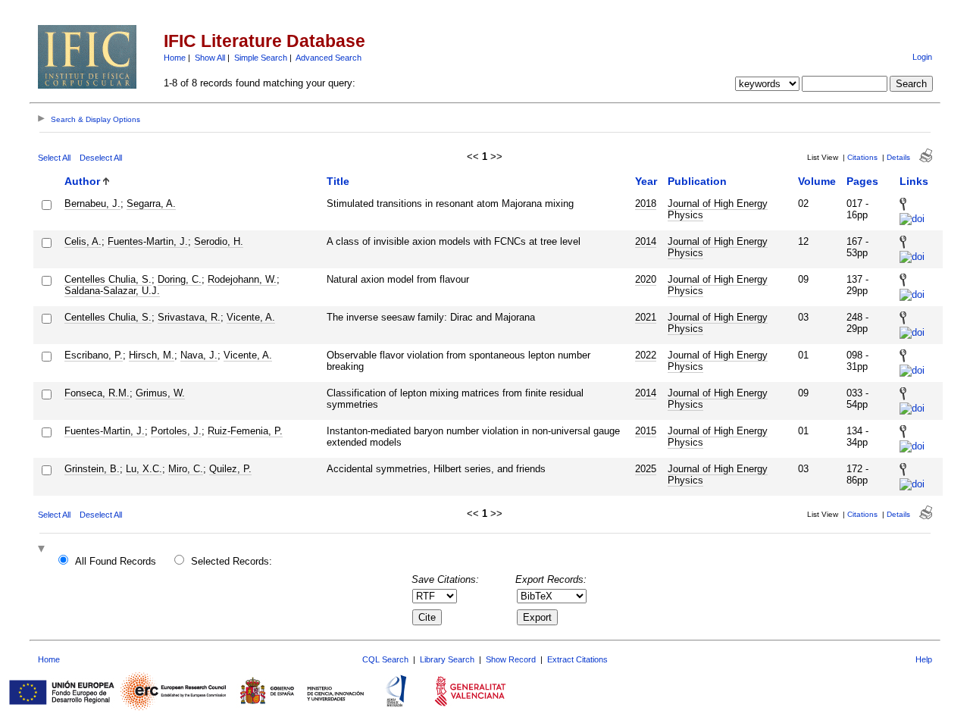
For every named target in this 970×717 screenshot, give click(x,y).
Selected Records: (231, 561)
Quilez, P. (230, 468)
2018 (645, 203)
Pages (862, 181)
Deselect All (101, 157)
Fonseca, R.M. (97, 393)
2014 (645, 241)
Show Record (511, 659)
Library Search (447, 659)
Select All (54, 157)
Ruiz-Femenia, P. (245, 431)
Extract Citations (577, 659)
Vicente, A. (251, 317)
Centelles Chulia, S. (108, 279)
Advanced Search (328, 57)
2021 (645, 317)
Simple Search (260, 57)
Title (338, 181)
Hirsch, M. (151, 355)
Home (175, 57)
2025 (645, 468)
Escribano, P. (93, 355)
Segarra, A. (151, 203)
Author (82, 181)
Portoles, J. (176, 431)
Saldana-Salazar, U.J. (112, 290)
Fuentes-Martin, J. (148, 241)
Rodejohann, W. (242, 279)
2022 (645, 355)
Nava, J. (198, 355)
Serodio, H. (218, 241)
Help (923, 659)
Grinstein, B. (92, 468)
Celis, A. (83, 241)
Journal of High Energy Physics (718, 209)
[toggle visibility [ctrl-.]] (43, 550)
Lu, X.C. (144, 468)
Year (646, 181)
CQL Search (385, 659)
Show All (210, 57)
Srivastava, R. (189, 317)
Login (922, 56)
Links (914, 181)
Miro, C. (185, 468)
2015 (645, 431)
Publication (697, 181)
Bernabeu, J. (92, 203)
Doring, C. (180, 279)
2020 (645, 279)
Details (898, 157)
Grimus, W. (160, 393)
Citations (862, 157)
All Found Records (115, 561)
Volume (817, 181)
